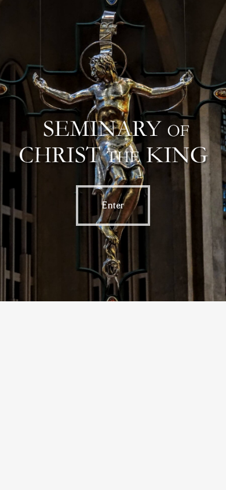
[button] (113, 205)
